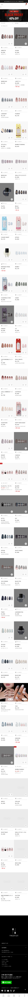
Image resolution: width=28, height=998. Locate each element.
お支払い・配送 (5, 961)
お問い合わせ (4, 964)
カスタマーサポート (7, 956)
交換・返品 (4, 963)
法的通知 (4, 947)
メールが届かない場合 (6, 966)
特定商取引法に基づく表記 (7, 952)
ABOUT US (5, 943)
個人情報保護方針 (5, 950)
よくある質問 (4, 959)
